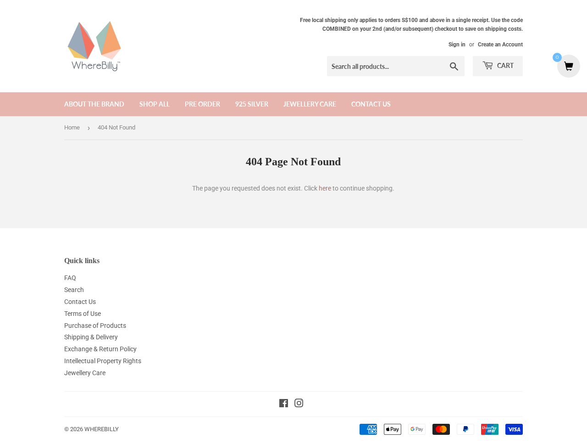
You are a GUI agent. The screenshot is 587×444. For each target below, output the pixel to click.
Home (72, 127)
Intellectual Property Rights (102, 361)
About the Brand (94, 104)
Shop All (154, 104)
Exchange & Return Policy (100, 349)
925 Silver (251, 104)
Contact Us (371, 104)
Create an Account (500, 44)
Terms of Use (82, 313)
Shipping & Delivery (91, 337)
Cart (505, 65)
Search (74, 289)
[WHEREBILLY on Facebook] (283, 404)
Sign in (457, 44)
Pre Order (202, 104)
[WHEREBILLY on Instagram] (299, 404)
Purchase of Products (95, 325)
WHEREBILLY (101, 429)
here (325, 188)
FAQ (70, 277)
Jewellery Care (309, 104)
